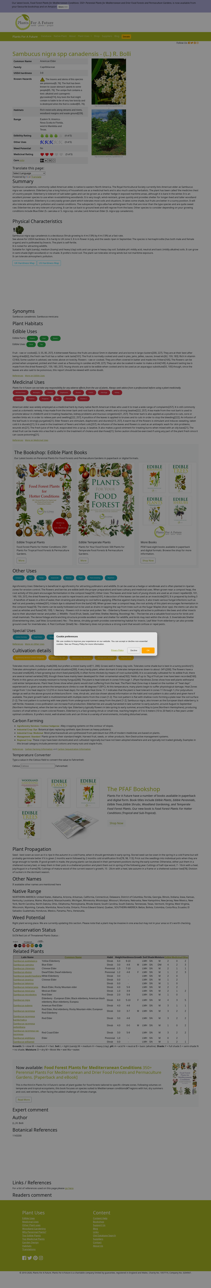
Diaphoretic (64, 392)
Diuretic (78, 392)
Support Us (99, 1225)
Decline (133, 650)
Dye (30, 578)
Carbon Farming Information (39, 749)
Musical (68, 578)
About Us (98, 1245)
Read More (24, 1099)
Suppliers (107, 36)
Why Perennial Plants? (34, 1232)
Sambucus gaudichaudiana (27, 976)
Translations (29, 1249)
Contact (97, 1242)
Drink (31, 344)
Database (46, 36)
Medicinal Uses (30, 1221)
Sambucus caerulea (23, 965)
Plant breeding (95, 578)
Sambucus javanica (23, 979)
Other (185, 957)
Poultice (31, 399)
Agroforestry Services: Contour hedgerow (30, 658)
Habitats (26, 1245)
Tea (41, 344)
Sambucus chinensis (24, 968)
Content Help (100, 1218)
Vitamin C (83, 399)
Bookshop (98, 1221)
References (17, 375)
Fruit (44, 338)
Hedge (41, 578)
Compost (19, 578)
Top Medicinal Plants (33, 1239)
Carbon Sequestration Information (74, 749)
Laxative (18, 399)
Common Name (73, 957)
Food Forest (38, 637)
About (72, 36)
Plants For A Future (25, 37)
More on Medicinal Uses (36, 440)
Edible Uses (28, 1218)
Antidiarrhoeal (21, 392)
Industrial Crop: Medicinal (81, 658)
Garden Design (30, 1242)
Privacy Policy (117, 650)
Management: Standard (106, 658)
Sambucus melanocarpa (25, 987)
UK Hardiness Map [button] (24, 263)
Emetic (91, 392)
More (21, 560)
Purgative (45, 399)
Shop (97, 36)
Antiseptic (36, 392)
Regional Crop (126, 658)
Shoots (55, 338)
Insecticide (55, 578)
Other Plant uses (31, 1225)
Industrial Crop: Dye (58, 658)
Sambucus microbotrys (25, 994)
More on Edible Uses (35, 375)
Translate (36, 176)
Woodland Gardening (34, 1228)
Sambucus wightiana (24, 1038)
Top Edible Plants (31, 1235)
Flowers (32, 338)
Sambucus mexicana (24, 991)
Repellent (111, 578)
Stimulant (69, 399)
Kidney (117, 392)
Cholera (50, 392)
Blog (116, 36)
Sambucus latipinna (23, 983)
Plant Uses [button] (84, 36)
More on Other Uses (34, 644)
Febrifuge (104, 392)
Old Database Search (104, 1235)
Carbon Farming (21, 637)
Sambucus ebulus (22, 972)
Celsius (16, 766)
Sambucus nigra (21, 1000)
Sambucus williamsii (23, 1042)
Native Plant (60, 36)
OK (148, 650)
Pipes (81, 578)
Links (96, 1232)
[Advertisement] (184, 107)
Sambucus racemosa (24, 1011)
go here (69, 1188)
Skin (57, 399)
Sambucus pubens (22, 1005)
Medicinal (177, 957)
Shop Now (148, 560)
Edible (167, 957)
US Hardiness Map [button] (49, 263)
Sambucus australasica (25, 961)
